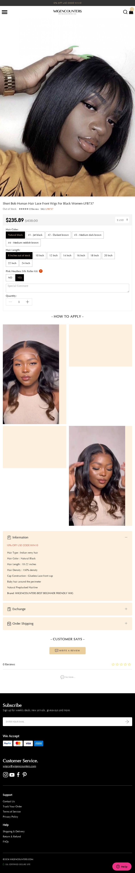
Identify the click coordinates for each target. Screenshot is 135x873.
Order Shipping (22, 623)
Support (7, 794)
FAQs (6, 841)
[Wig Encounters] (67, 12)
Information (20, 537)
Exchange (18, 609)
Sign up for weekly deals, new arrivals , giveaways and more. (36, 710)
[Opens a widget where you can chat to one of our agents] (121, 866)
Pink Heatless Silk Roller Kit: (22, 271)
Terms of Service (12, 811)
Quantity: (11, 296)
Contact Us (9, 801)
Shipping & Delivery (14, 831)
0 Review (34, 209)
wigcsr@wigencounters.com (19, 766)
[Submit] (127, 721)
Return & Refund (12, 836)
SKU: (47, 209)
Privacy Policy (10, 816)
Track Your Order (12, 806)
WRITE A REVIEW (69, 650)
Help (6, 824)
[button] (129, 108)
